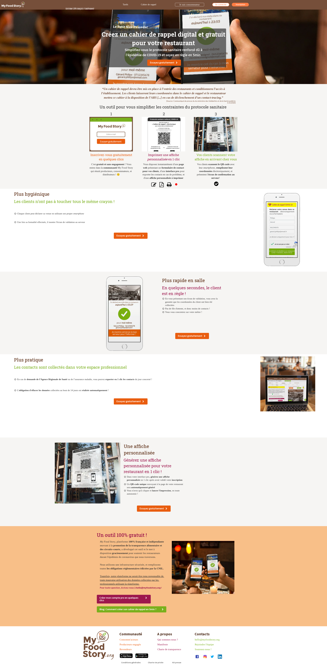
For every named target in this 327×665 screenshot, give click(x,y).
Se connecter (220, 4)
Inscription (240, 4)
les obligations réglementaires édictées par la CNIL (135, 568)
